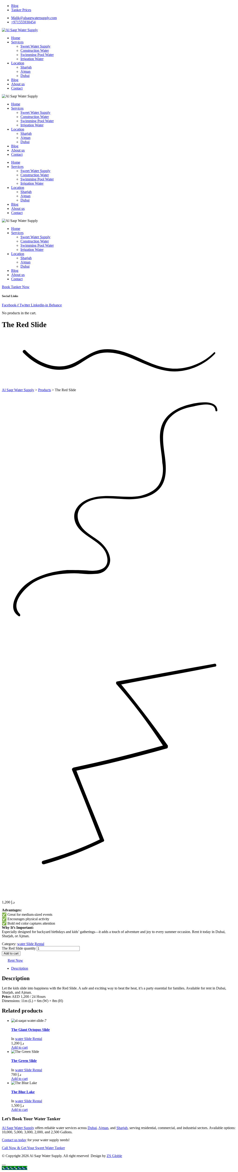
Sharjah (122, 1128)
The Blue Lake (23, 1092)
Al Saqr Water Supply (18, 1128)
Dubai (92, 1128)
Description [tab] (19, 968)
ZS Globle (114, 1156)
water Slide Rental (30, 944)
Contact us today (14, 1140)
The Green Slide (24, 1061)
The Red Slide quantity (19, 948)
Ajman (103, 1128)
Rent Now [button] (15, 960)
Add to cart (11, 953)
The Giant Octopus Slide (30, 1030)
